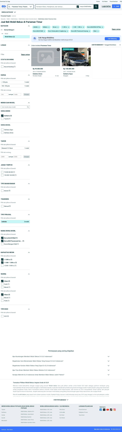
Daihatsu (4, 412)
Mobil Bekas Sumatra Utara (28, 422)
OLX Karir (61, 415)
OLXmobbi (62, 412)
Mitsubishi (4, 420)
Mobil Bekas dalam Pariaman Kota (47, 19)
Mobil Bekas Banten (26, 417)
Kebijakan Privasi (83, 412)
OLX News (62, 418)
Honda (3, 415)
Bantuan (4, 429)
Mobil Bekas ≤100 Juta (46, 409)
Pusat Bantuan (83, 409)
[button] (5, 1)
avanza (14, 16)
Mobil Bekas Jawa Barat (27, 414)
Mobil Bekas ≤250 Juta (46, 418)
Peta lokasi (10, 429)
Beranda (3, 19)
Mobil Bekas (14, 19)
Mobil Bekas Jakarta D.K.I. (27, 411)
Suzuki (3, 418)
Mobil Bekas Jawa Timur (27, 419)
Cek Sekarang (112, 38)
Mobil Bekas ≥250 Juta (46, 420)
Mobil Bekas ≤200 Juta (46, 415)
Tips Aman (81, 415)
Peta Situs (62, 409)
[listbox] (39, 27)
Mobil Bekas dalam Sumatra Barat (28, 19)
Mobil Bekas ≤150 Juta (46, 412)
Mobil (8, 19)
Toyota (3, 409)
